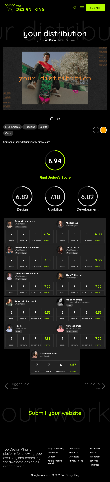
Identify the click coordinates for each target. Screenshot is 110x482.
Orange (103, 130)
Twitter (93, 452)
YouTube (94, 460)
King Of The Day (56, 448)
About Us (73, 452)
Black (96, 130)
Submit (95, 8)
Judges (51, 456)
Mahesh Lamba (73, 325)
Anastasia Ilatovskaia (26, 301)
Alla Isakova (72, 223)
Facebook (95, 448)
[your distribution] (55, 109)
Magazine (29, 126)
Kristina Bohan (48, 40)
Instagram (95, 456)
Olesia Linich (72, 247)
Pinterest (94, 464)
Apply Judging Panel (55, 462)
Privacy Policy (76, 460)
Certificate (74, 456)
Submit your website (55, 413)
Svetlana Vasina (48, 353)
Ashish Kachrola (74, 299)
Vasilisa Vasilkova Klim (26, 273)
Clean (8, 133)
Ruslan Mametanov (25, 221)
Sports (43, 126)
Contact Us (74, 448)
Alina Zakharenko (75, 275)
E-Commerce (12, 126)
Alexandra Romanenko (27, 247)
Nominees (53, 452)
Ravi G (18, 325)
